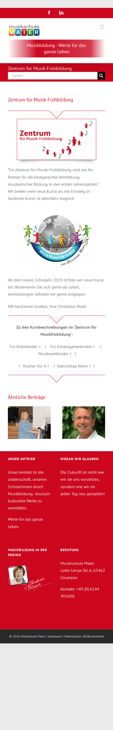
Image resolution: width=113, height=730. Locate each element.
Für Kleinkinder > (25, 346)
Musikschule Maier (33, 636)
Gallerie (90, 410)
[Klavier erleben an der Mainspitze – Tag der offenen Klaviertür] (29, 422)
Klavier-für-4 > (36, 366)
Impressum (55, 636)
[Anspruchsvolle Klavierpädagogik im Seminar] (83, 422)
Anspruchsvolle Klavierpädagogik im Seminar (77, 410)
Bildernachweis (93, 636)
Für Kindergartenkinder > (72, 346)
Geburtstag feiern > (74, 366)
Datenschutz (72, 636)
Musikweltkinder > (54, 353)
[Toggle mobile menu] (102, 26)
